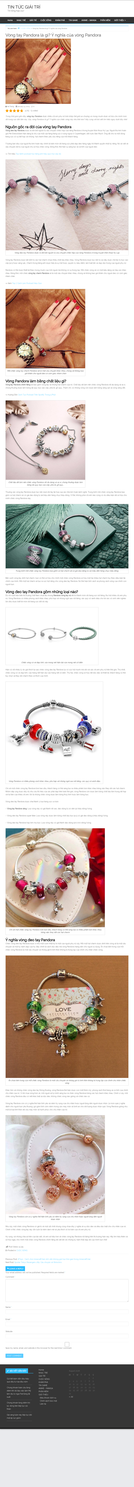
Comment (10, 1277)
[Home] (19, 28)
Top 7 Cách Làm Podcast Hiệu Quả (27, 283)
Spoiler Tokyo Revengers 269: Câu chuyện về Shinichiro (38, 1262)
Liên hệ (43, 1404)
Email (8, 1319)
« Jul (71, 1397)
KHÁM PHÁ (60, 20)
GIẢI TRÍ (33, 20)
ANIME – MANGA (89, 20)
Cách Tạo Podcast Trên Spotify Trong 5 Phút (36, 395)
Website (8, 1331)
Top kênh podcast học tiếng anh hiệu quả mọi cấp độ (38, 154)
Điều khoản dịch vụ (48, 1398)
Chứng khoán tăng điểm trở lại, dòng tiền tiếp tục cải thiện (18, 1406)
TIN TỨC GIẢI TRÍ (23, 7)
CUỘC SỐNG (45, 20)
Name (8, 1307)
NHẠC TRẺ (21, 20)
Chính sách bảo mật (48, 1401)
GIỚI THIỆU (119, 20)
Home (10, 20)
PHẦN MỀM (105, 20)
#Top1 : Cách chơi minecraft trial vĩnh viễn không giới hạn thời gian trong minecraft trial (54, 1259)
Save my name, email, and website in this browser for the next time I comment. (38, 1348)
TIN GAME (73, 20)
